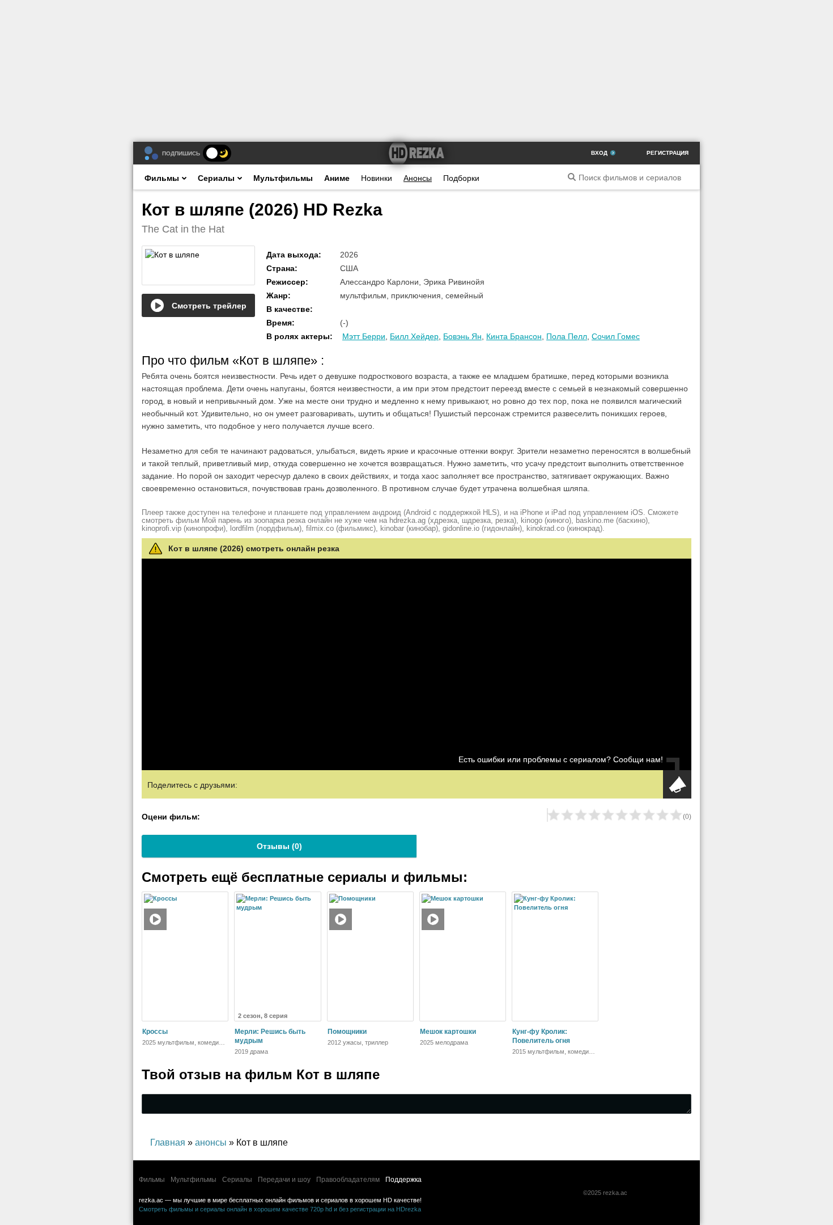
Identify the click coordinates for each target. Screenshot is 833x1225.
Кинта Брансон (514, 336)
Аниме (337, 178)
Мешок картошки (448, 1032)
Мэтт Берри (363, 336)
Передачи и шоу (284, 1180)
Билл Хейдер (414, 336)
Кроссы (155, 1032)
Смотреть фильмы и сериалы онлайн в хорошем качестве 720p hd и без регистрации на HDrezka (280, 1209)
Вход (599, 153)
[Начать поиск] (572, 176)
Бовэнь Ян (462, 336)
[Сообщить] (677, 784)
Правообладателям (348, 1180)
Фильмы (161, 178)
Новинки (376, 178)
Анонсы (417, 178)
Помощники (347, 1032)
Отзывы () (279, 846)
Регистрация (667, 153)
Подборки (461, 178)
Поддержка (403, 1180)
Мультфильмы (283, 178)
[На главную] (416, 153)
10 (676, 815)
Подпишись (181, 153)
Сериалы (216, 178)
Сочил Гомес (616, 336)
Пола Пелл (566, 336)
